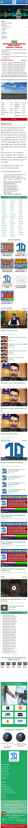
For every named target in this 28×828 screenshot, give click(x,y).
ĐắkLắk (3, 219)
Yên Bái (20, 214)
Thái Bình (21, 212)
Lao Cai (11, 210)
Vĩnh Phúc (21, 203)
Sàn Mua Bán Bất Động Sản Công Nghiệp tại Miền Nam (16, 483)
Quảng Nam (21, 223)
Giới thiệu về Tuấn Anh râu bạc (9, 330)
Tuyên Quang (13, 214)
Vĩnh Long (12, 234)
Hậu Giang (4, 230)
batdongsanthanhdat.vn (6, 787)
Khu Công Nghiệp (4, 766)
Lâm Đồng (21, 216)
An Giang (4, 227)
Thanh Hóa (12, 205)
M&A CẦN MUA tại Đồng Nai (9, 623)
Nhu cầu (3, 21)
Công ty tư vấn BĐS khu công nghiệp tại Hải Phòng (14, 72)
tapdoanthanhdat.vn (5, 786)
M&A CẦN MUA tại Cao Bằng (9, 637)
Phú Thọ (3, 212)
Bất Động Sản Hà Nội (5, 768)
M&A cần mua (4, 776)
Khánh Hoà (12, 216)
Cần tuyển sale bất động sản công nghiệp (20, 286)
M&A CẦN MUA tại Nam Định (9, 646)
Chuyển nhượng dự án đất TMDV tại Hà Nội (14, 666)
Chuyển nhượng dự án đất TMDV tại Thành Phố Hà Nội (3, 666)
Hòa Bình (12, 203)
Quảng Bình (12, 223)
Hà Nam (3, 203)
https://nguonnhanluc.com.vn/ (10, 191)
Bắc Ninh (12, 207)
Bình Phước (4, 228)
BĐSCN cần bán (8, 76)
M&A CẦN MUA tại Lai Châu (9, 642)
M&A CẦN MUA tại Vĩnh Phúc (9, 627)
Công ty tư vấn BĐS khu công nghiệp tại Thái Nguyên (13, 70)
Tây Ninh (12, 232)
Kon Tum (4, 221)
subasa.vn (3, 794)
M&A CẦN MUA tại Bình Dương (10, 621)
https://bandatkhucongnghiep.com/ (12, 189)
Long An (20, 230)
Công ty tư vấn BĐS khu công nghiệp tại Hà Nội (13, 67)
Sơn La (11, 212)
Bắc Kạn (3, 207)
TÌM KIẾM (14, 41)
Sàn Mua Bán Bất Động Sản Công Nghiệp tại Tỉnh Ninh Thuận (13, 569)
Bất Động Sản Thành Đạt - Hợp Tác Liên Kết (21, 254)
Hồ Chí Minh (12, 199)
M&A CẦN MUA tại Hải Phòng (9, 620)
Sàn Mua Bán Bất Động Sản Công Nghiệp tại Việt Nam (16, 470)
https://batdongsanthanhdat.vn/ (11, 186)
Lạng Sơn (4, 210)
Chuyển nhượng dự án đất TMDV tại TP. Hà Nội (8, 666)
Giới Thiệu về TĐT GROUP (7, 286)
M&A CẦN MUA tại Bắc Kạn (9, 634)
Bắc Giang (21, 205)
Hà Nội (3, 199)
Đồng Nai (20, 201)
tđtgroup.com (4, 784)
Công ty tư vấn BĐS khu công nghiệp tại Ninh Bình (14, 65)
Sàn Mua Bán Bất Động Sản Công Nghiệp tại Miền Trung (16, 477)
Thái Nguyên (4, 214)
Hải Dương (21, 234)
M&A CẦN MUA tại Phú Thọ (9, 648)
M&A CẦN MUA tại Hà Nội (8, 615)
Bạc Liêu (12, 227)
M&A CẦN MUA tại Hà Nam (9, 624)
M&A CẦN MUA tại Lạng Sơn (9, 643)
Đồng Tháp (21, 228)
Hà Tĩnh (20, 219)
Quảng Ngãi (4, 225)
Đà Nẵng (20, 199)
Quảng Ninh (12, 236)
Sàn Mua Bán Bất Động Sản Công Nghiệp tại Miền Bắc (16, 490)
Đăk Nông (21, 218)
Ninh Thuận (21, 221)
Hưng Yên (4, 236)
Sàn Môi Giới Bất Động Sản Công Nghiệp (12, 462)
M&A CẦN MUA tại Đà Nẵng (9, 618)
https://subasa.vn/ (8, 192)
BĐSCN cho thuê (4, 771)
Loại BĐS (3, 29)
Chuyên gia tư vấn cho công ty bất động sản (13, 383)
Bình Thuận (12, 218)
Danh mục (3, 25)
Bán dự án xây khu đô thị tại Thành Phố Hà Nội (19, 666)
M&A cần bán (4, 778)
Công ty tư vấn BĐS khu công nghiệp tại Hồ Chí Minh (15, 73)
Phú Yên (3, 223)
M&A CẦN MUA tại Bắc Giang (9, 632)
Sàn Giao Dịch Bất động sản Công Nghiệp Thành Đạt (14, 44)
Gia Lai (11, 219)
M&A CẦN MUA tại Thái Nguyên (10, 653)
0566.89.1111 (21, 744)
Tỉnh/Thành (4, 33)
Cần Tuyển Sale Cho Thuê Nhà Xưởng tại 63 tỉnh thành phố (7, 302)
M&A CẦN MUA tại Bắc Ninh (9, 635)
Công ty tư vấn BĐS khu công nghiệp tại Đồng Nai (14, 69)
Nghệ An (12, 221)
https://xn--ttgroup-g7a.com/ (10, 185)
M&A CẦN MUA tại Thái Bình (9, 651)
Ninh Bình (4, 205)
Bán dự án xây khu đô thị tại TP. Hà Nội (25, 666)
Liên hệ (14, 119)
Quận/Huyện (4, 37)
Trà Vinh (3, 234)
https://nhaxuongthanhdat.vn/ (10, 188)
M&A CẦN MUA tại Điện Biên (9, 638)
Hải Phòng (4, 201)
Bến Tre (20, 227)
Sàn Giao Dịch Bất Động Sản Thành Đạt (7, 270)
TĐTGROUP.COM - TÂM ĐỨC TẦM (14, 47)
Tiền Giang (21, 232)
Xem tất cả (23, 60)
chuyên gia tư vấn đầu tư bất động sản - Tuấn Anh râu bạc (13, 600)
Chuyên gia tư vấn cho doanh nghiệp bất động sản (17, 345)
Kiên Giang (12, 230)
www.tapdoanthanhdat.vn (9, 183)
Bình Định (4, 218)
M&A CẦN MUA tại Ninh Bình (9, 629)
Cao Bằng (21, 207)
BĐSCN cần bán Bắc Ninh (18, 76)
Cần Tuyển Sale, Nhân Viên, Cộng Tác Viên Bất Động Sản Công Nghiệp (21, 270)
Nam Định (21, 210)
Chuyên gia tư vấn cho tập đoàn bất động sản (17, 351)
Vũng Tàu (12, 225)
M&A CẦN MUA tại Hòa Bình (9, 626)
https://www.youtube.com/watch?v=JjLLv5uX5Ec (16, 606)
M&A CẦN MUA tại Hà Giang (9, 640)
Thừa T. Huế (4, 216)
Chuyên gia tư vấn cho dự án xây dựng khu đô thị (13, 409)
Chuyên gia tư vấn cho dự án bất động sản (16, 358)
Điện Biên (4, 208)
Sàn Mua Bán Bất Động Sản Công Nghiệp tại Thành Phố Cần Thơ (13, 542)
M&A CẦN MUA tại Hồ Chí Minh (10, 616)
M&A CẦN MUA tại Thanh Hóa (9, 631)
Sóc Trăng (4, 232)
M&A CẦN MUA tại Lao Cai (9, 645)
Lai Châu (20, 208)
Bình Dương (12, 201)
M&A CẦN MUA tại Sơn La (9, 650)
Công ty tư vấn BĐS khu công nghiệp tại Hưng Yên (14, 62)
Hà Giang (12, 208)
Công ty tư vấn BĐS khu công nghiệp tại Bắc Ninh (14, 64)
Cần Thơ (20, 225)
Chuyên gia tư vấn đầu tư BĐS (9, 434)
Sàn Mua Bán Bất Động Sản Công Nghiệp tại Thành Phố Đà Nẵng (13, 516)
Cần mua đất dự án (5, 773)
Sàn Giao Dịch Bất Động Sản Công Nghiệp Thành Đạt (7, 254)
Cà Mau (11, 228)
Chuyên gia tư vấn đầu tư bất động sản (17, 338)
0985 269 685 (7, 746)
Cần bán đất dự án (5, 775)
